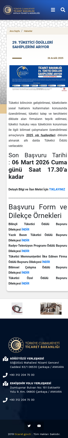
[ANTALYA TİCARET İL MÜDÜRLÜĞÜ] (19, 9)
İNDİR (25, 229)
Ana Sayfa (15, 31)
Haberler (28, 31)
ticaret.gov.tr (23, 434)
